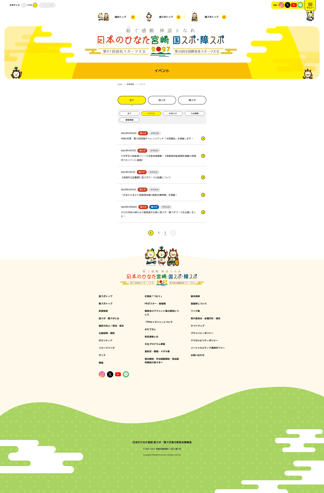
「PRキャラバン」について (159, 322)
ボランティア (105, 340)
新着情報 (103, 311)
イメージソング (107, 347)
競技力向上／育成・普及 (111, 325)
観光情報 (195, 296)
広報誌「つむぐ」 (154, 296)
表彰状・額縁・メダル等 (157, 351)
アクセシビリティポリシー (204, 340)
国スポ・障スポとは (109, 318)
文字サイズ (14, 5)
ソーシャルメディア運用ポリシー (208, 347)
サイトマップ (197, 325)
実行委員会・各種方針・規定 (205, 318)
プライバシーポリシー (202, 333)
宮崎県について (199, 303)
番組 (101, 362)
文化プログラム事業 (155, 344)
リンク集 (195, 311)
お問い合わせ (197, 355)
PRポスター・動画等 (155, 303)
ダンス (102, 355)
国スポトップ (105, 296)
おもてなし (150, 329)
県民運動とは (151, 336)
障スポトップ (105, 303)
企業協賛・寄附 (107, 333)
